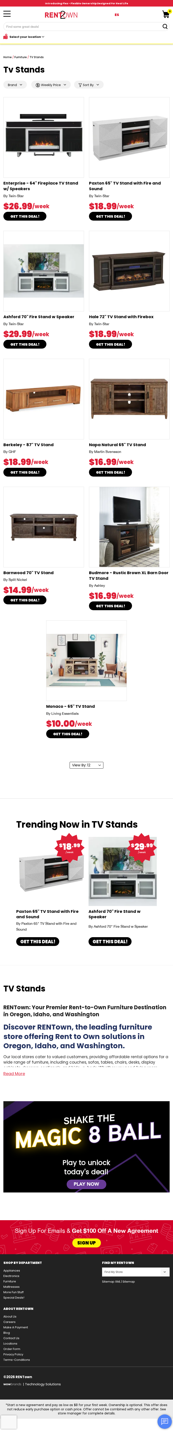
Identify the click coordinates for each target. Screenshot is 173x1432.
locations (10, 1343)
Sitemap (129, 1281)
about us (9, 1316)
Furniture (20, 57)
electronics (11, 1276)
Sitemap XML (111, 1281)
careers (9, 1322)
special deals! (13, 1297)
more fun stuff (13, 1292)
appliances (11, 1270)
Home (7, 57)
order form (11, 1349)
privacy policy (13, 1354)
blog (6, 1333)
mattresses (11, 1287)
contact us (11, 1338)
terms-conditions (16, 1360)
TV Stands (37, 57)
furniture (9, 1281)
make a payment (15, 1327)
